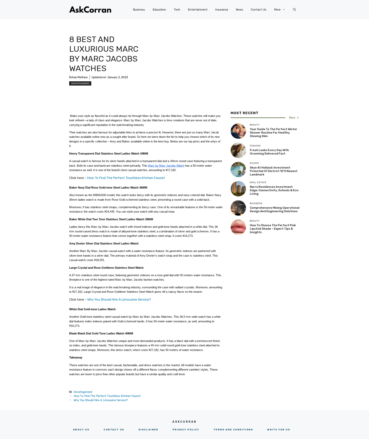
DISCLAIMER (148, 429)
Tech (177, 9)
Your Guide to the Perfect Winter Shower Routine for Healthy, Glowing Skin (273, 132)
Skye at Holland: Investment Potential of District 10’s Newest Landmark (274, 171)
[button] (294, 9)
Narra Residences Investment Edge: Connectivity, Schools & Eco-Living (274, 190)
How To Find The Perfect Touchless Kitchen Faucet (126, 178)
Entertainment (198, 9)
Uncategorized (80, 83)
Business (139, 9)
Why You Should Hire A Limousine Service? (119, 299)
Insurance (221, 9)
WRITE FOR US (278, 429)
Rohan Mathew (78, 77)
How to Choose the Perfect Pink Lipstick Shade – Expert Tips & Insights (273, 229)
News (239, 9)
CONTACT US (114, 429)
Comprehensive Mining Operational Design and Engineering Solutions (274, 209)
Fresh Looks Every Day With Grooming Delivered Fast (269, 151)
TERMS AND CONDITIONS (233, 429)
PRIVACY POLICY (186, 429)
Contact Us (258, 9)
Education (159, 9)
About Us (81, 429)
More (277, 9)
